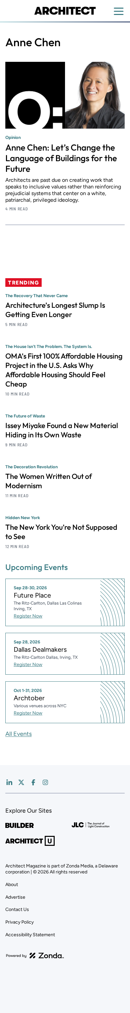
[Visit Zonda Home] (35, 955)
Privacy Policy (19, 922)
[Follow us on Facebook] (33, 782)
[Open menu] (118, 11)
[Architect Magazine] (64, 11)
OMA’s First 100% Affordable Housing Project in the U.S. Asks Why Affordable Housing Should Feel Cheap (64, 370)
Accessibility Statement (30, 935)
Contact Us (17, 909)
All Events (18, 733)
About (11, 884)
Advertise (15, 897)
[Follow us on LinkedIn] (9, 782)
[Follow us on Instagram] (45, 782)
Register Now (28, 616)
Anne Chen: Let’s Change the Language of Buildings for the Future (61, 158)
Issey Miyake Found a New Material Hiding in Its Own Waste (61, 430)
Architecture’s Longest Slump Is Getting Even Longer (55, 309)
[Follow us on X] (21, 782)
